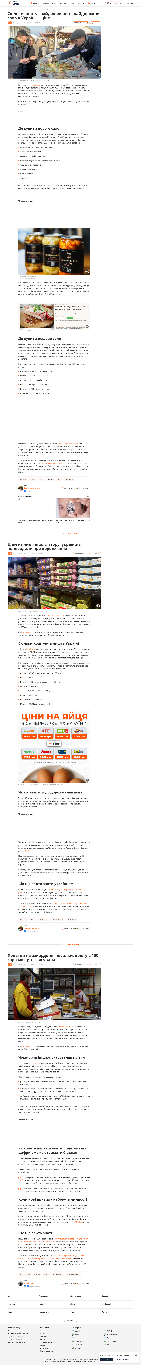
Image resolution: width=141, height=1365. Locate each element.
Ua (127, 3)
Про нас (43, 1331)
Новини (46, 3)
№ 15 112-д (78, 1222)
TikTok (109, 1331)
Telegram (78, 1334)
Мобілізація (106, 1304)
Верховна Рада (25, 1274)
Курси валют (44, 1348)
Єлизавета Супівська (32, 488)
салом (37, 85)
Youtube (78, 1331)
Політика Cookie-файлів (17, 1342)
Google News (112, 1334)
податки (37, 1274)
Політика (105, 1312)
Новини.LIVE (29, 632)
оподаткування (64, 1026)
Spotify (109, 1338)
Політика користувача (16, 1331)
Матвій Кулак (29, 1283)
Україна (36, 3)
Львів (72, 1304)
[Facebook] (25, 491)
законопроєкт (57, 1274)
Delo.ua (25, 850)
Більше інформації (122, 1359)
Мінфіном (30, 649)
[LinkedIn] (25, 1286)
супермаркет (69, 479)
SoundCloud (111, 1341)
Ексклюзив (12, 1304)
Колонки (81, 3)
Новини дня (44, 1312)
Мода (10, 1312)
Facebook (78, 1345)
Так (106, 1359)
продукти (23, 479)
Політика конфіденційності (18, 1334)
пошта (46, 1274)
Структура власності (47, 1342)
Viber (77, 1338)
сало (41, 479)
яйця (32, 919)
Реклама (43, 1339)
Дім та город (75, 1296)
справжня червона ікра (51, 463)
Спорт (72, 3)
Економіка (63, 3)
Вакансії (43, 1334)
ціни (58, 479)
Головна (10, 9)
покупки (50, 479)
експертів (33, 1063)
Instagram (79, 1341)
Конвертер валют (46, 1351)
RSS (108, 1345)
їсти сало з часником (68, 443)
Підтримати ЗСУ (115, 3)
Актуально (43, 1296)
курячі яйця (72, 919)
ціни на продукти (57, 919)
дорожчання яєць (56, 615)
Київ (41, 1304)
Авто (9, 1296)
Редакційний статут (15, 1337)
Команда (43, 1345)
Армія (54, 3)
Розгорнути (71, 1320)
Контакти (43, 1337)
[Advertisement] (53, 117)
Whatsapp (78, 1348)
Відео (92, 3)
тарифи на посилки (73, 1274)
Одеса (72, 1312)
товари (33, 479)
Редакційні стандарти (16, 1339)
